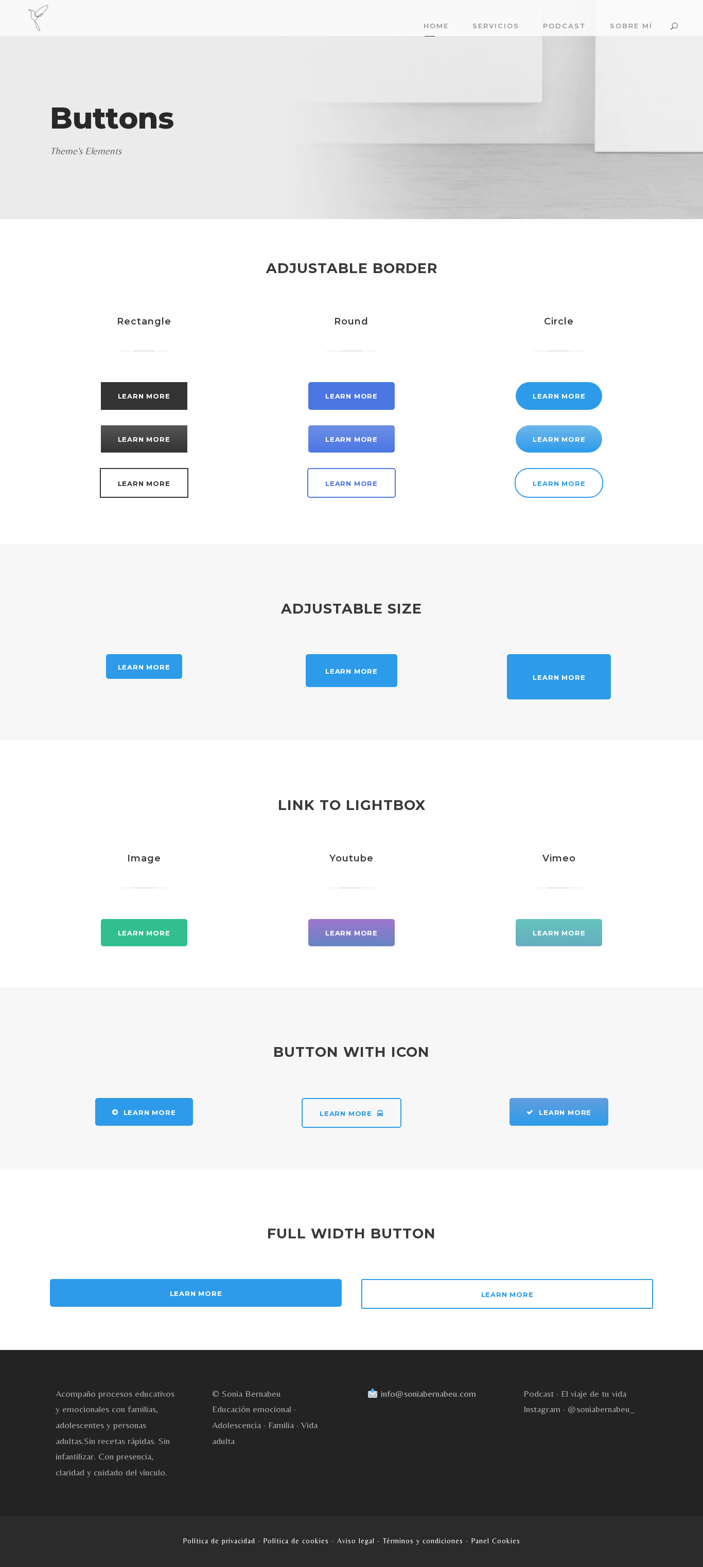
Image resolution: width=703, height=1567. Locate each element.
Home (436, 26)
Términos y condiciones (423, 1541)
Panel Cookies (495, 1541)
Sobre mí (631, 26)
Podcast (564, 26)
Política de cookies (296, 1541)
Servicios (495, 26)
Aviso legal (356, 1541)
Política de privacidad (219, 1541)
